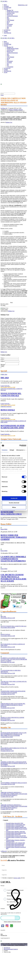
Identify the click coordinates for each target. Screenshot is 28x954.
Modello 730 (18, 831)
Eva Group (20, 943)
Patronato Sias (4, 935)
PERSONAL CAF (22, 5)
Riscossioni (18, 844)
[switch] (24, 481)
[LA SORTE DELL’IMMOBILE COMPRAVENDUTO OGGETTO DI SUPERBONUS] (1, 549)
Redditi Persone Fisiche (21, 829)
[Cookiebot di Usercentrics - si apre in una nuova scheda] (19, 446)
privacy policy (17, 878)
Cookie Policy (10, 945)
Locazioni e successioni (21, 837)
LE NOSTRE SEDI (8, 917)
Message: (3, 364)
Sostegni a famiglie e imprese (15, 109)
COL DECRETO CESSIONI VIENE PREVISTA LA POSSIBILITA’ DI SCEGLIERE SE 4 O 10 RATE (13, 578)
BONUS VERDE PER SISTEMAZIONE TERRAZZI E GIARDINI (14, 537)
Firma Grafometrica (20, 945)
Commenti (18, 826)
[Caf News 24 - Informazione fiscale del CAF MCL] (1, 83)
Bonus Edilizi (4, 529)
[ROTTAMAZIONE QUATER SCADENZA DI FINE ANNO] (14, 422)
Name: (2, 358)
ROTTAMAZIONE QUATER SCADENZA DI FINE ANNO (12, 427)
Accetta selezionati (14, 502)
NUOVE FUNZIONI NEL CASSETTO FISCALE (11, 394)
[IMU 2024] (4, 374)
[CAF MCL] (4, 1)
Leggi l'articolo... (5, 386)
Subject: (3, 361)
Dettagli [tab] (12, 450)
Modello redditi (19, 827)
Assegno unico (19, 836)
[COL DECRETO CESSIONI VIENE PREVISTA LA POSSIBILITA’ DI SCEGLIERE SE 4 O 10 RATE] (1, 567)
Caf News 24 (4, 108)
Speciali (18, 823)
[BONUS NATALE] (6, 406)
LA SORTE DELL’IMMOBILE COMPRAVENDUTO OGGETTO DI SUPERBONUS (13, 559)
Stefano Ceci (9, 122)
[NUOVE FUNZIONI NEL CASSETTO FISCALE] (14, 390)
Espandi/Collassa (10, 823)
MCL (2, 934)
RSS (22, 823)
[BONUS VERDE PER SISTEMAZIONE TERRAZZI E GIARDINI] (1, 527)
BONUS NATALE (8, 410)
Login (5, 35)
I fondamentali (18, 824)
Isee (16, 834)
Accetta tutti (14, 498)
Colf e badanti (18, 843)
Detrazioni (18, 845)
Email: (2, 359)
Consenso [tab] (4, 450)
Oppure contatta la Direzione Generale (12, 921)
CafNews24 (4, 851)
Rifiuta (14, 507)
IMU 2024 (5, 378)
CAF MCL (6, 882)
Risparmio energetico (20, 847)
